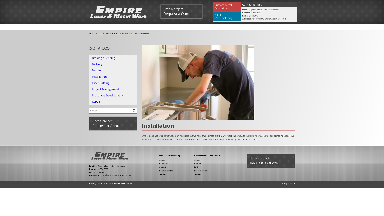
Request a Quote (166, 171)
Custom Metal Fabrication (223, 6)
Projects (133, 27)
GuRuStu (291, 183)
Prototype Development (107, 95)
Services (113, 27)
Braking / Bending (103, 58)
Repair (96, 101)
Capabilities (164, 163)
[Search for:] (113, 111)
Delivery (97, 64)
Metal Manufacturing (223, 16)
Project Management (105, 89)
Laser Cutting (101, 83)
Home (96, 27)
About (151, 27)
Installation (99, 76)
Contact (169, 27)
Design (96, 70)
